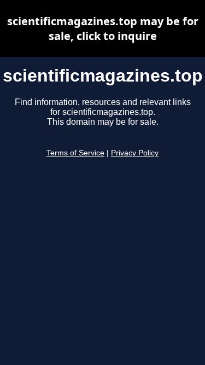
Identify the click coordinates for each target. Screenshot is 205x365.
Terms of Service (75, 153)
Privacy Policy (135, 153)
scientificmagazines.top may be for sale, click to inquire (102, 28)
